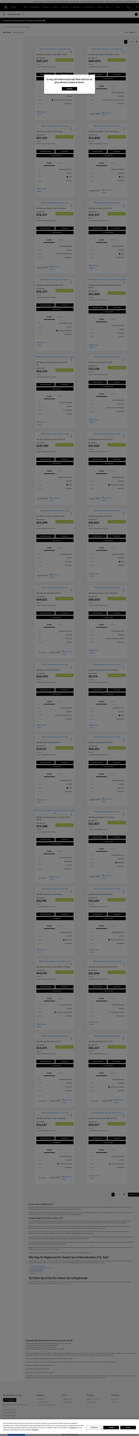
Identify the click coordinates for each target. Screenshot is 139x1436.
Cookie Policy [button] (73, 1427)
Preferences (94, 1427)
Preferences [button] (35, 1430)
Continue (69, 89)
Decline (111, 1427)
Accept (128, 1427)
